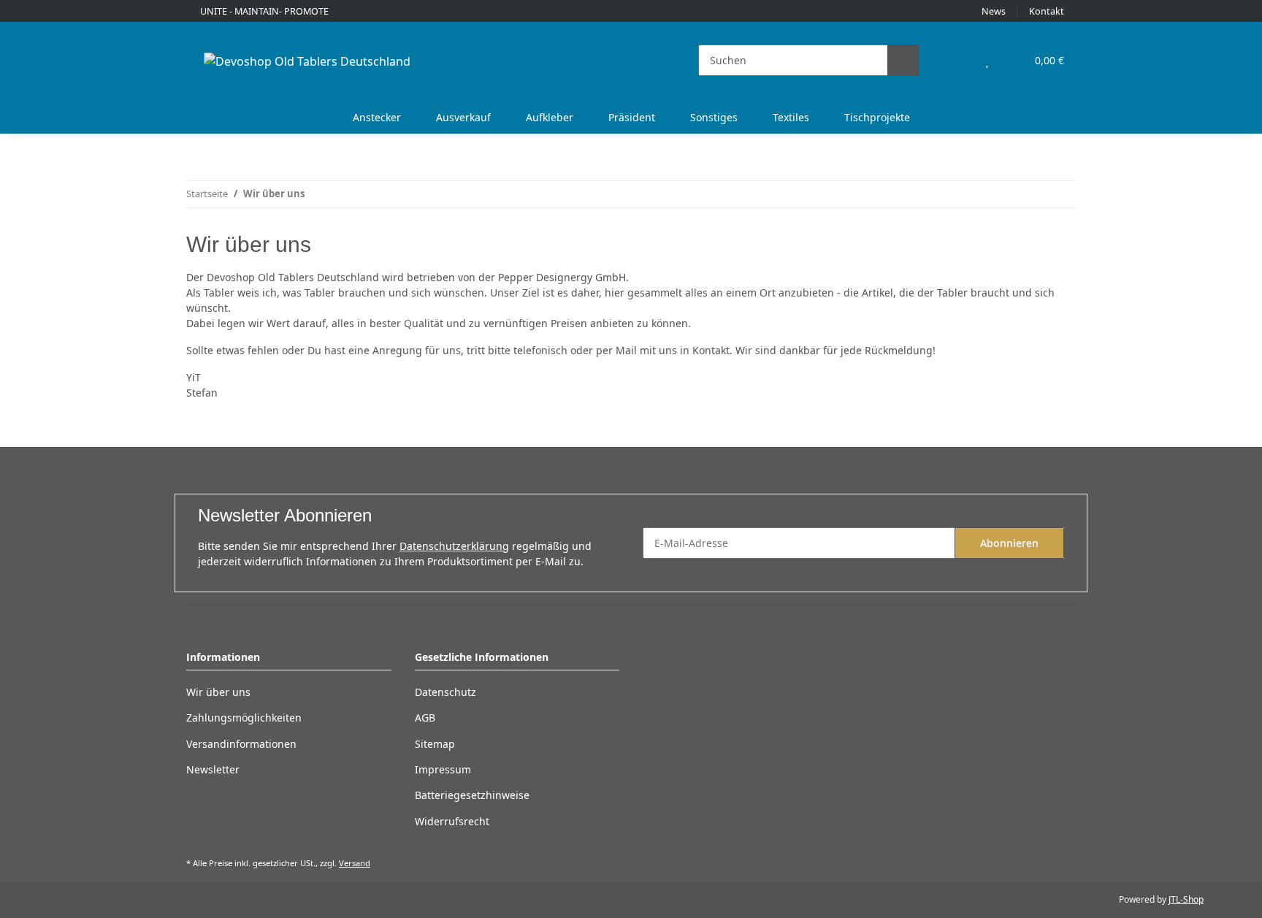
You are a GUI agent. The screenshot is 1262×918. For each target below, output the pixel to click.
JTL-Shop (1186, 899)
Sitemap (435, 744)
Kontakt (1046, 11)
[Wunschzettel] (987, 60)
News (994, 11)
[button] (958, 60)
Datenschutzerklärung (454, 546)
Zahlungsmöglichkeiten (244, 717)
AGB (425, 717)
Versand (354, 862)
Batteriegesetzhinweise (472, 795)
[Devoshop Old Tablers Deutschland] (307, 61)
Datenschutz (445, 692)
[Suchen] (903, 60)
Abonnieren (1009, 543)
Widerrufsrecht (452, 821)
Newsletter (213, 769)
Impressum (443, 769)
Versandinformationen (241, 744)
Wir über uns (218, 692)
